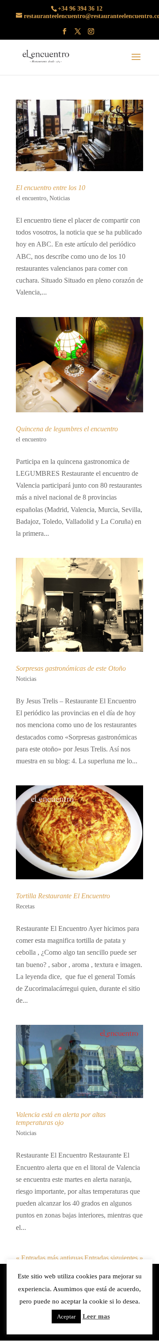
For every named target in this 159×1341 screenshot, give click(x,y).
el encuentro (31, 198)
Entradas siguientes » (113, 1258)
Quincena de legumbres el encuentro (67, 429)
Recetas (25, 906)
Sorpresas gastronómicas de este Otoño (71, 668)
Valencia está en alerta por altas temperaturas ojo (61, 1118)
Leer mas (96, 1316)
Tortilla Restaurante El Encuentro (63, 896)
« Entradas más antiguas (49, 1258)
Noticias (59, 198)
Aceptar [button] (66, 1316)
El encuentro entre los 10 (50, 187)
